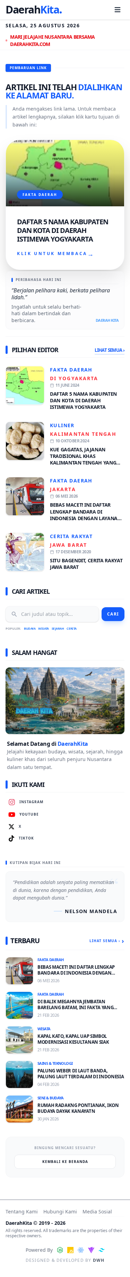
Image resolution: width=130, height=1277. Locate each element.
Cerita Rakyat (71, 536)
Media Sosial (97, 1211)
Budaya (29, 628)
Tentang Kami (22, 1211)
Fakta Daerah (71, 369)
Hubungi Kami (60, 1211)
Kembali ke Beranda (65, 1161)
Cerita (71, 628)
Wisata (43, 628)
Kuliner (62, 425)
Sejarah (58, 628)
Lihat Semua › (109, 350)
